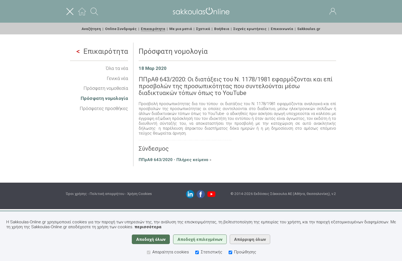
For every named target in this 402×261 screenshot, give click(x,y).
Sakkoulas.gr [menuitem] (309, 28)
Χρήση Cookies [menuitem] (139, 193)
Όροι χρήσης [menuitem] (76, 193)
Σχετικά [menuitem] (203, 28)
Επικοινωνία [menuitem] (282, 28)
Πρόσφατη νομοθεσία (105, 88)
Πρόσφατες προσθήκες (104, 108)
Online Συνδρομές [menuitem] (121, 28)
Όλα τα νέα (117, 68)
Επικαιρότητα (105, 51)
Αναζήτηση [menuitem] (91, 28)
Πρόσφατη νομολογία (104, 98)
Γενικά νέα (117, 78)
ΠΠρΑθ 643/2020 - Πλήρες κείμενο (173, 159)
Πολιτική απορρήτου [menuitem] (107, 193)
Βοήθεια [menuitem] (221, 28)
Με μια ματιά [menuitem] (180, 28)
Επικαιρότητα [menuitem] (153, 28)
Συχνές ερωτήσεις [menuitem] (250, 28)
